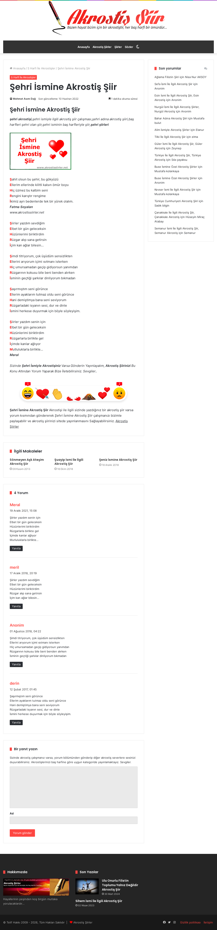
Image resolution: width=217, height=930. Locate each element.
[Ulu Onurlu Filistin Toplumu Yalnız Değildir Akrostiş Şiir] (87, 886)
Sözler (129, 47)
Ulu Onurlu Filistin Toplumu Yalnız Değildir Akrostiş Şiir (120, 885)
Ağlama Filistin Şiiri (166, 77)
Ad (12, 813)
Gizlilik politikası (190, 922)
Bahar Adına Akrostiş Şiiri (170, 118)
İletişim (208, 922)
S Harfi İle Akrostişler (41, 68)
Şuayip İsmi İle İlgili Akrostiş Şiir (68, 462)
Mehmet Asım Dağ (24, 98)
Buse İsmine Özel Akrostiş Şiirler (175, 166)
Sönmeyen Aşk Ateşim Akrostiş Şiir (27, 462)
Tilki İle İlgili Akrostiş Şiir (170, 136)
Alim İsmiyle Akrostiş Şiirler (172, 129)
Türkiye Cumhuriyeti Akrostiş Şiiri (176, 201)
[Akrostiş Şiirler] (108, 18)
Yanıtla (16, 548)
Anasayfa (84, 47)
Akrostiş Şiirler (102, 47)
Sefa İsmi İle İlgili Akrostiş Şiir (173, 84)
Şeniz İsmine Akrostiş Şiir (118, 460)
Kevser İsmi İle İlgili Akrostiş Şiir (174, 189)
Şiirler (118, 47)
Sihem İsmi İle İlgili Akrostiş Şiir (98, 901)
